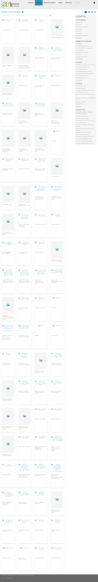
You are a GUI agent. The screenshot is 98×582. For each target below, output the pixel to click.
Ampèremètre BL (55, 176)
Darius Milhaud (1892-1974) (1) (84, 71)
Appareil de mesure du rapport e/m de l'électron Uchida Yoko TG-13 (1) (8, 281)
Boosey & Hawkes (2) (81, 88)
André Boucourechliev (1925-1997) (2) (85, 64)
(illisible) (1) (78, 43)
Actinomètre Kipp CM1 (24, 29)
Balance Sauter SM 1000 (24, 446)
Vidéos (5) (78, 24)
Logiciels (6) (79, 29)
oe (28, 15)
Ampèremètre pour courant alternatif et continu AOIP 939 (39, 198)
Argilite (36, 335)
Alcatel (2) (78, 54)
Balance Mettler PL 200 (56, 418)
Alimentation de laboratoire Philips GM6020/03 (6, 150)
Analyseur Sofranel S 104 (40, 224)
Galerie (60, 2)
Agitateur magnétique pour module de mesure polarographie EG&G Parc (24, 66)
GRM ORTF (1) (79, 104)
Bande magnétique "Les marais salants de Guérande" (7, 503)
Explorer (38, 2)
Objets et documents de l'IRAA (83, 132)
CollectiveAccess (9, 578)
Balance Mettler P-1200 (40, 418)
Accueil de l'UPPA (41, 575)
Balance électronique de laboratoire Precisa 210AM (7, 428)
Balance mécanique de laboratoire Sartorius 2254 (24, 428)
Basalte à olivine (6, 557)
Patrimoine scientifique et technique (85, 136)
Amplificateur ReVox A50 (24, 168)
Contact (75, 575)
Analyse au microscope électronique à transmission (24, 225)
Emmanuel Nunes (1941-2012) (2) (84, 73)
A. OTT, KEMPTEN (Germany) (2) (84, 48)
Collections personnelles (82, 118)
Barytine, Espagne (39, 530)
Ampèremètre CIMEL (7, 204)
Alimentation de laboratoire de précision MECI (40, 114)
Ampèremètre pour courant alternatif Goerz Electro (56, 198)
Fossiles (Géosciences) (81, 122)
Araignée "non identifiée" (40, 307)
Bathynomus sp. (22, 559)
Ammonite (53, 141)
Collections (68, 2)
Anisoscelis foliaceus (39, 252)
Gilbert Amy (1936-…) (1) (82, 77)
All (50, 15)
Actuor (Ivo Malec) (39, 29)
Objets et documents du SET (83, 134)
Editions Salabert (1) (81, 101)
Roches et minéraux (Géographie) (84, 141)
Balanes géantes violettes (41, 446)
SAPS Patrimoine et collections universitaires (59, 575)
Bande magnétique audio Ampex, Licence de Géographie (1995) (24, 476)
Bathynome (21, 557)
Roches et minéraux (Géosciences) (84, 143)
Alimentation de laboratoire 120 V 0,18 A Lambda (24, 122)
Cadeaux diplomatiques (82, 116)
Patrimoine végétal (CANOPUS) (83, 139)
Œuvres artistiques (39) (81, 35)
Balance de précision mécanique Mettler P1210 (39, 392)
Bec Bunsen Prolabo (39, 557)
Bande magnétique (6, 474)
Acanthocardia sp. (6, 29)
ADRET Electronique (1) (82, 52)
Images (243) (79, 22)
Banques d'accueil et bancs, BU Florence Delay (56, 511)
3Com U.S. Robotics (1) (81, 45)
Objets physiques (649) (81, 26)
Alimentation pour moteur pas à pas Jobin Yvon (40, 150)
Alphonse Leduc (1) (80, 86)
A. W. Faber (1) (79, 50)
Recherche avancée (49, 2)
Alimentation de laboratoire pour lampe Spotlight (24, 150)
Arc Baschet (54, 307)
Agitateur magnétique (56, 37)
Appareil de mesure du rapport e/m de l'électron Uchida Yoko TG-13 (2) (24, 281)
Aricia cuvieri (54, 335)
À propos (30, 2)
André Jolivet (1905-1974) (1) (83, 67)
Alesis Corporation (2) (81, 56)
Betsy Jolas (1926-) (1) (81, 69)
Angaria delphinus (55, 224)
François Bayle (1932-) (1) (82, 75)
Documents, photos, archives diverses (85, 120)
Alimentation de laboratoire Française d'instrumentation (56, 122)
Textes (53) (78, 33)
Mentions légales (83, 575)
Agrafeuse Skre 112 (55, 85)
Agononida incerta (23, 85)
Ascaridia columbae (6, 364)
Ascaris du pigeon (6, 363)
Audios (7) (78, 31)
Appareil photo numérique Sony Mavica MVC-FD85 (56, 281)
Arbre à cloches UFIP (56, 557)
